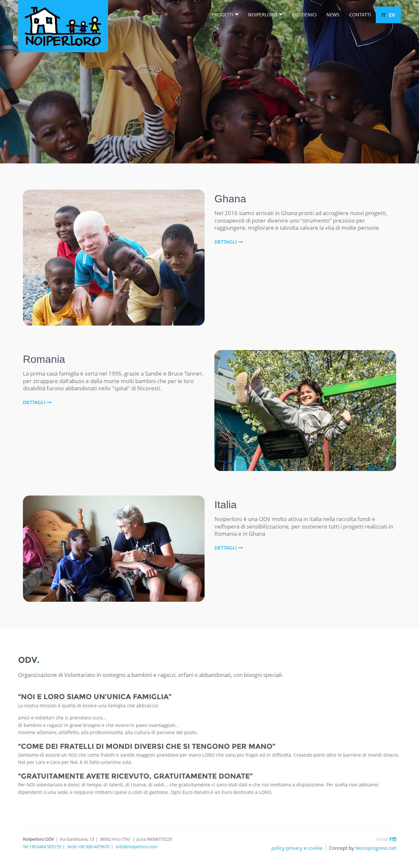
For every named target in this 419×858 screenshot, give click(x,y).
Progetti (222, 14)
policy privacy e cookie (296, 848)
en (392, 15)
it (384, 15)
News (332, 14)
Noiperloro (262, 14)
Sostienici (304, 14)
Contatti (360, 14)
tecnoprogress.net (375, 848)
